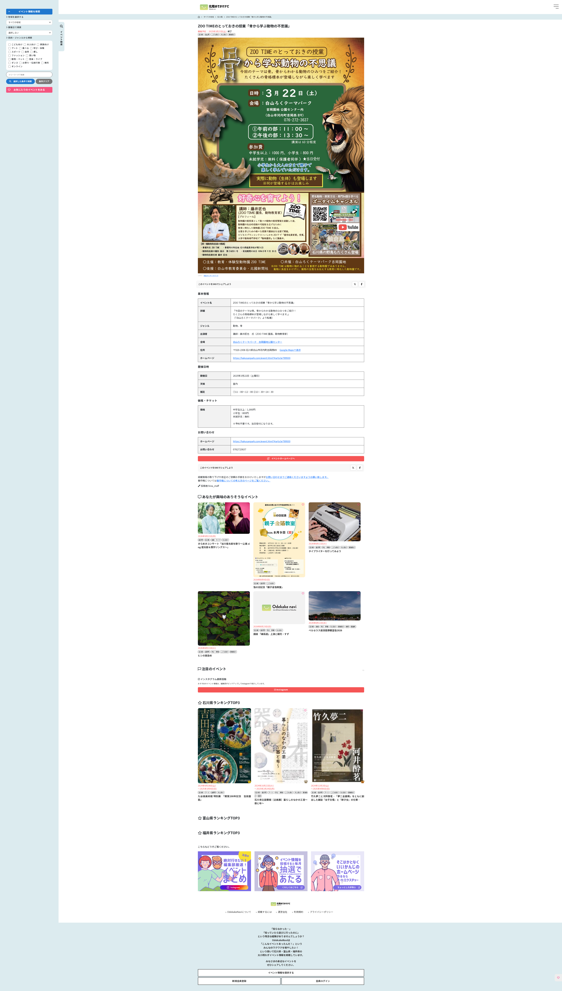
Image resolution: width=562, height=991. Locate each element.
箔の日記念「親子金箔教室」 (268, 587)
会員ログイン (323, 981)
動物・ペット (18, 59)
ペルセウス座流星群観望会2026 (325, 630)
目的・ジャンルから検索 (20, 37)
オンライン (17, 66)
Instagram (282, 689)
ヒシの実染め (205, 655)
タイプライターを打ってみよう (325, 551)
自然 (26, 51)
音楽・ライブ (35, 59)
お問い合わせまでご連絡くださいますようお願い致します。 (297, 477)
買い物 (32, 55)
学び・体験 (38, 48)
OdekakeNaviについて (239, 912)
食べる (25, 48)
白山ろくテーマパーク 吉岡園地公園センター (257, 342)
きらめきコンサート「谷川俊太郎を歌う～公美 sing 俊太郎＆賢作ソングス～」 (224, 545)
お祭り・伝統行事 (31, 62)
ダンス (14, 62)
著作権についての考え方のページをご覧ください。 (243, 480)
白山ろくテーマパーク (211, 275)
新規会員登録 (239, 981)
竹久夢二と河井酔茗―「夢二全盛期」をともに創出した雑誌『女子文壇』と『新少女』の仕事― (337, 797)
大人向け (31, 44)
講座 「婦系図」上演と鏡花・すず (271, 634)
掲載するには (264, 912)
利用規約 (298, 912)
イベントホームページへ (282, 458)
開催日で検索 (14, 27)
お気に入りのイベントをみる (29, 89)
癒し (35, 51)
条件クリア (44, 81)
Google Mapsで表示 (290, 350)
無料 (46, 62)
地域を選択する (16, 16)
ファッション (18, 55)
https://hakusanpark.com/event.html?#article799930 (261, 358)
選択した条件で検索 (21, 81)
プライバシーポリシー (321, 912)
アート (14, 48)
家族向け (44, 44)
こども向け (17, 44)
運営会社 (282, 912)
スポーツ (15, 51)
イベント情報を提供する (281, 972)
